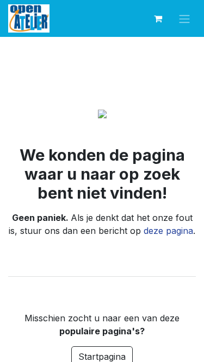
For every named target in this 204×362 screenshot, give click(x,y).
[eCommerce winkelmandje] (158, 18)
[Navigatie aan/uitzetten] (184, 18)
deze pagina (168, 230)
